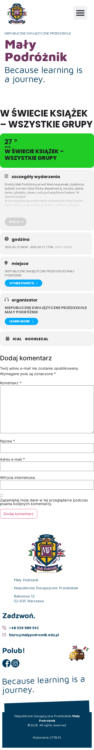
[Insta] (15, 663)
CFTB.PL (56, 737)
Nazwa (7, 441)
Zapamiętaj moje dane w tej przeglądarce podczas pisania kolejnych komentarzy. (44, 502)
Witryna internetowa (17, 477)
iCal (17, 339)
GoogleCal (36, 339)
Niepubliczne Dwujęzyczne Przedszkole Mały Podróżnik (46, 310)
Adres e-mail (12, 459)
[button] (80, 13)
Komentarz (10, 383)
